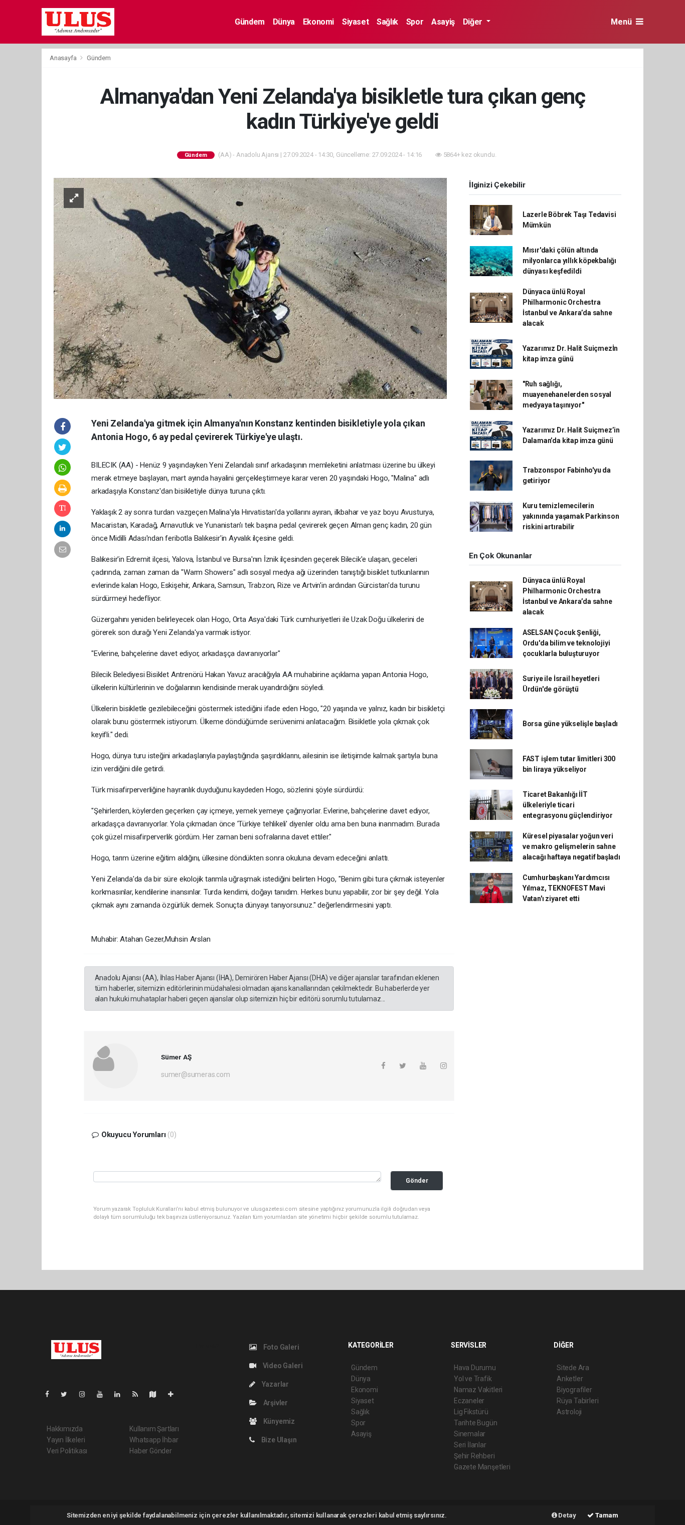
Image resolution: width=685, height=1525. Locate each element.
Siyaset (355, 22)
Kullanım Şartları (154, 1429)
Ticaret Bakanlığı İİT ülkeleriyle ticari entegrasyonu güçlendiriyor (568, 804)
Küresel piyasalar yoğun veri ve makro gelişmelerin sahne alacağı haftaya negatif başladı (571, 846)
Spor (414, 22)
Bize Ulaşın (278, 1440)
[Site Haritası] (156, 1394)
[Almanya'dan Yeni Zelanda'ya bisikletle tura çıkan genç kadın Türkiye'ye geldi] (250, 288)
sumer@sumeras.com (195, 1074)
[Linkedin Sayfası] (121, 1394)
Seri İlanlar (470, 1445)
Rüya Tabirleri (577, 1401)
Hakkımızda (65, 1429)
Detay (566, 1515)
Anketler (570, 1379)
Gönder (417, 1180)
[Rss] (139, 1394)
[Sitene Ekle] (175, 1394)
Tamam (606, 1515)
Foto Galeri (280, 1347)
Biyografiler (574, 1390)
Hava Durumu (475, 1368)
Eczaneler (469, 1401)
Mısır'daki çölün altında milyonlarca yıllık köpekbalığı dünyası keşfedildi (569, 260)
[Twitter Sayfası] (68, 1394)
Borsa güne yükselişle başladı (570, 724)
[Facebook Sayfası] (51, 1394)
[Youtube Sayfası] (104, 1394)
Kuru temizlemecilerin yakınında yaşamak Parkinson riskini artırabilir (571, 516)
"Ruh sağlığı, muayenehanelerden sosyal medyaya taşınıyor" (567, 394)
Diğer (473, 22)
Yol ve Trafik (473, 1379)
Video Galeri (281, 1366)
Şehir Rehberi (474, 1456)
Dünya (284, 22)
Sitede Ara (573, 1368)
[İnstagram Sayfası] (86, 1394)
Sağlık (387, 22)
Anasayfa (64, 58)
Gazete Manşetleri (482, 1467)
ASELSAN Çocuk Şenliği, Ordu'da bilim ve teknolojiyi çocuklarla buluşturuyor (566, 643)
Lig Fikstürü (471, 1412)
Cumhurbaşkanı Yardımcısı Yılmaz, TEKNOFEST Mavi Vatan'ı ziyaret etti (566, 888)
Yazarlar (274, 1384)
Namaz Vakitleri (478, 1390)
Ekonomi (318, 22)
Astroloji (569, 1412)
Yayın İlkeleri (66, 1440)
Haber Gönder (150, 1451)
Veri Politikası (67, 1451)
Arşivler (275, 1403)
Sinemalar (469, 1434)
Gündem (250, 22)
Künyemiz (278, 1421)
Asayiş (443, 22)
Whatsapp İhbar (153, 1440)
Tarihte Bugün (475, 1423)
